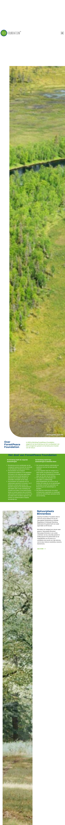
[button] (62, 33)
